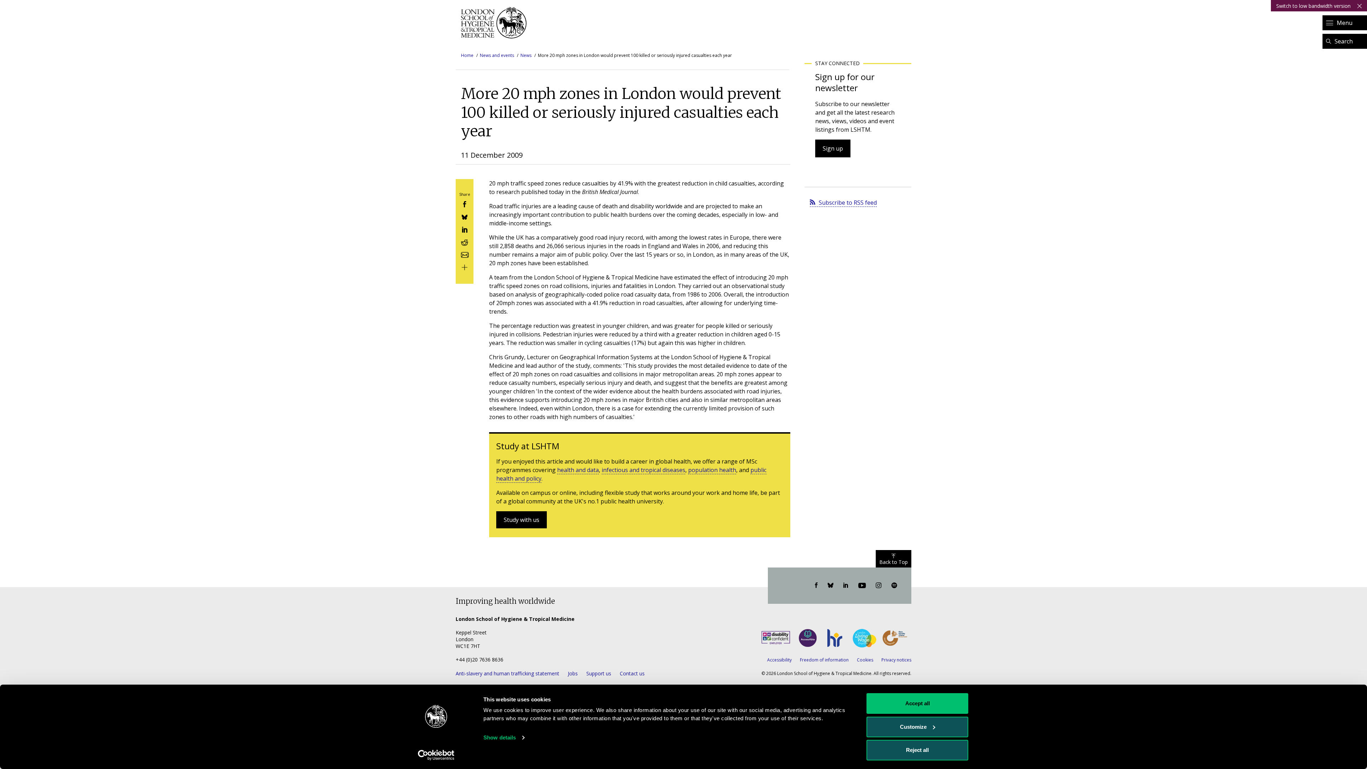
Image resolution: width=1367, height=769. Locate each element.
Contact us (632, 673)
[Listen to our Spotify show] (894, 586)
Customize (913, 727)
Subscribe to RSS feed (848, 202)
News (525, 55)
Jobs (573, 673)
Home (467, 55)
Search (1344, 41)
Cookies (865, 660)
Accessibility (779, 660)
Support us (598, 673)
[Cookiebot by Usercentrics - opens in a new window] (436, 755)
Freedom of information (824, 660)
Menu (1344, 23)
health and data (578, 470)
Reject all (917, 750)
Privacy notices (896, 660)
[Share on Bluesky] (464, 216)
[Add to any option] (464, 267)
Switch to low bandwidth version (1313, 5)
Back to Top (893, 562)
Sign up (833, 148)
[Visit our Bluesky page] (830, 586)
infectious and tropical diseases (643, 470)
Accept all (917, 703)
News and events (497, 55)
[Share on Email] (464, 254)
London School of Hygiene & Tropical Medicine (495, 22)
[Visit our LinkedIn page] (845, 586)
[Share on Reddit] (464, 241)
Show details (499, 737)
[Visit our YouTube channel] (862, 586)
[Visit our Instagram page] (878, 586)
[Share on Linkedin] (464, 229)
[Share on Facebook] (464, 204)
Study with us (521, 520)
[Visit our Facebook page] (816, 586)
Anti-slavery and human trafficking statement (507, 673)
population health (712, 470)
